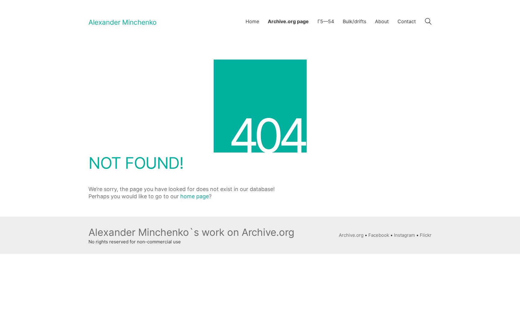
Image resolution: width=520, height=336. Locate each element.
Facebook (378, 235)
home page (194, 196)
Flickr (426, 235)
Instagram (404, 235)
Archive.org (351, 235)
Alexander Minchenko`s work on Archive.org (191, 232)
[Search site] (428, 22)
